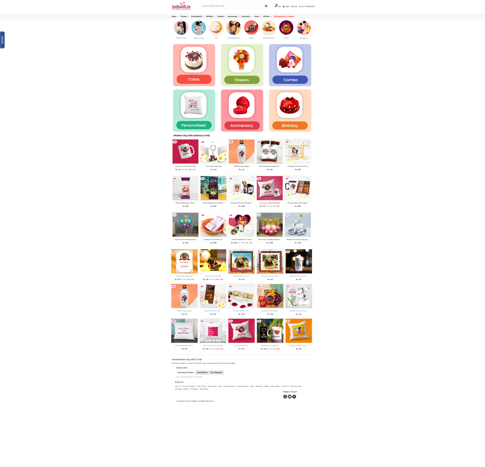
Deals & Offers (275, 386)
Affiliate (266, 386)
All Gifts (266, 16)
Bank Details (204, 389)
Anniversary (233, 16)
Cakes (174, 16)
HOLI (178, 377)
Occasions (246, 16)
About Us (178, 386)
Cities (256, 16)
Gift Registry (194, 389)
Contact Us (285, 386)
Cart (278, 6)
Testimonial (259, 386)
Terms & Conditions (189, 386)
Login (286, 6)
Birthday (209, 16)
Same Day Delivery (229, 386)
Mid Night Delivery (243, 386)
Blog (252, 386)
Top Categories (216, 372)
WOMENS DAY (188, 377)
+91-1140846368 (307, 6)
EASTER (199, 377)
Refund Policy (212, 386)
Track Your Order (295, 386)
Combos (220, 16)
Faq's (220, 386)
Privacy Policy (201, 386)
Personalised (196, 16)
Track (294, 6)
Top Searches (202, 372)
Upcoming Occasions (186, 372)
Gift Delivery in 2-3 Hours (284, 16)
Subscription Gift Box (182, 389)
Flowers (184, 16)
